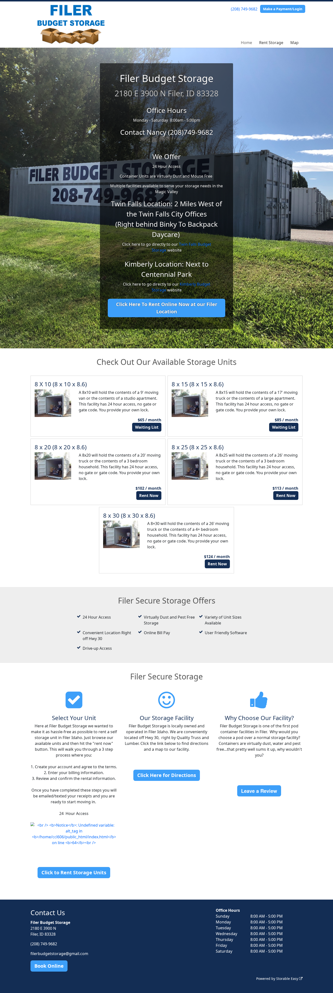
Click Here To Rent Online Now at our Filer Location (166, 308)
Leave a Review (259, 790)
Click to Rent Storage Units (73, 872)
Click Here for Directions (166, 775)
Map (294, 42)
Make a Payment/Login (282, 9)
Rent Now (148, 495)
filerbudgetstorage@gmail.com (59, 953)
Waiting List (146, 427)
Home (246, 42)
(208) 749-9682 (244, 9)
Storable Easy (287, 978)
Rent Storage (271, 42)
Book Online (49, 966)
